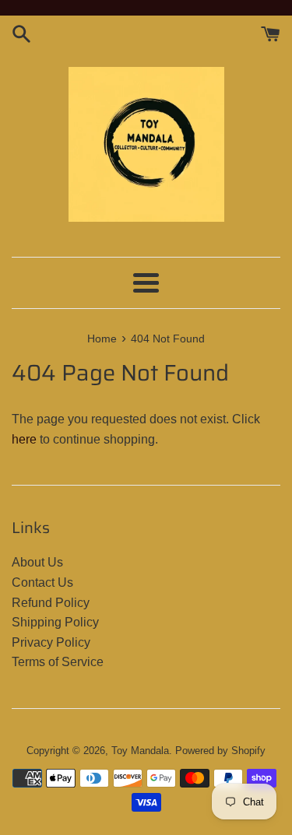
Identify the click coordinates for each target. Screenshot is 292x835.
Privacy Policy (51, 642)
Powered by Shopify (220, 750)
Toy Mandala (140, 750)
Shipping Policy (55, 622)
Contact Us (42, 582)
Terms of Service (58, 661)
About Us (37, 562)
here (24, 439)
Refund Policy (51, 602)
